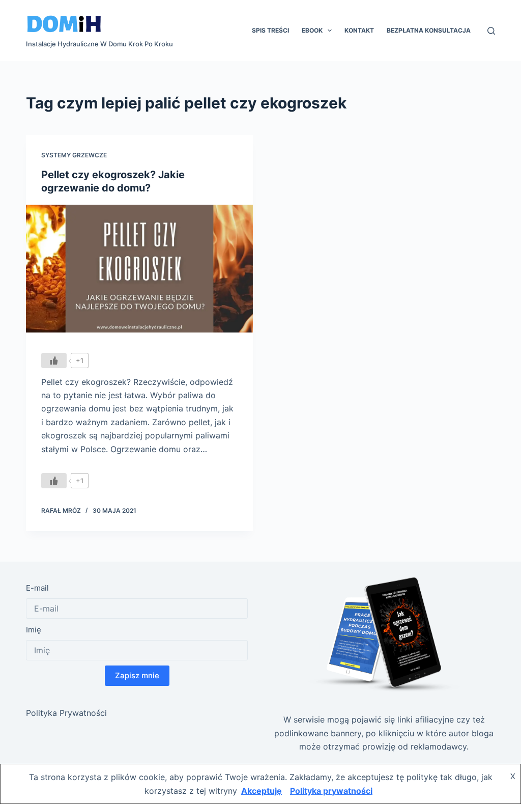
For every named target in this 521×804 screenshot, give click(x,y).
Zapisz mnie (137, 675)
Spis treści (270, 30)
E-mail (37, 588)
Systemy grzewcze (74, 155)
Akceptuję (261, 791)
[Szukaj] (491, 31)
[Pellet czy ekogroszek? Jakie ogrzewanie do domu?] (139, 268)
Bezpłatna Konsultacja (429, 30)
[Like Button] (54, 360)
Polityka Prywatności (66, 713)
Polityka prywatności (331, 791)
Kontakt (359, 30)
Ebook (312, 30)
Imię (33, 629)
